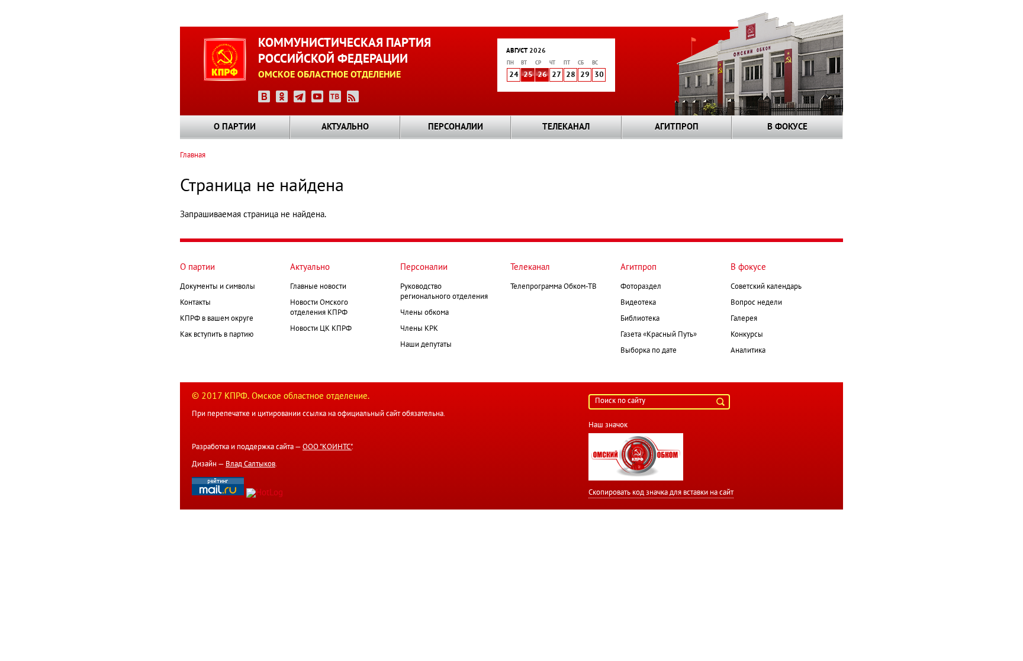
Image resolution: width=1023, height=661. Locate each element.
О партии (235, 127)
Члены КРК (419, 329)
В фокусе (787, 127)
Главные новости (318, 287)
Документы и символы (217, 287)
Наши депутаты (426, 345)
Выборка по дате (648, 350)
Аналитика (748, 350)
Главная (192, 155)
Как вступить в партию (216, 334)
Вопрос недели (756, 303)
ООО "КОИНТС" (327, 447)
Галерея (744, 319)
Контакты (195, 303)
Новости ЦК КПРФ (321, 329)
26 (542, 75)
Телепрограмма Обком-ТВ (553, 287)
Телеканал (566, 127)
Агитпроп (677, 127)
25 (528, 75)
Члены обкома (424, 313)
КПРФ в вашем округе (216, 319)
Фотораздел (640, 287)
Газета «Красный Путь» (658, 334)
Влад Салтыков (250, 464)
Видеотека (638, 303)
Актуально (345, 127)
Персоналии (455, 127)
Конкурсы (747, 334)
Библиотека (640, 319)
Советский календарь (766, 287)
